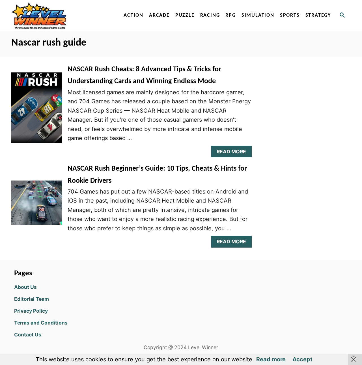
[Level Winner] (60, 15)
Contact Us (27, 335)
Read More (234, 153)
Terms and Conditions (41, 323)
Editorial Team (31, 299)
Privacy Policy (31, 311)
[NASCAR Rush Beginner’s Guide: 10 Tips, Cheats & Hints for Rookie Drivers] (36, 205)
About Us (25, 287)
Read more (271, 359)
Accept (302, 359)
